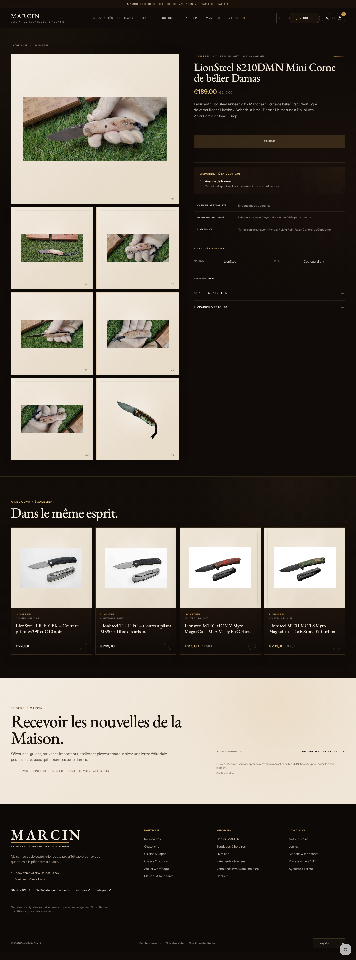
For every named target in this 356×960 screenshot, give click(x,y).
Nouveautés (103, 18)
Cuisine (148, 18)
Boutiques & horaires (231, 846)
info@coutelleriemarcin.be (52, 890)
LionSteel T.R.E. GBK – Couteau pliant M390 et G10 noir (47, 628)
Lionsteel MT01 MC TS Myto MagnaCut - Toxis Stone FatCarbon (302, 628)
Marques (213, 18)
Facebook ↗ (82, 890)
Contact (222, 876)
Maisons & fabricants (158, 876)
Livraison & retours (210, 307)
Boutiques (239, 18)
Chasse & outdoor (156, 861)
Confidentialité (225, 773)
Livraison (223, 854)
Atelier (191, 18)
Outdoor (169, 18)
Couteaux (125, 18)
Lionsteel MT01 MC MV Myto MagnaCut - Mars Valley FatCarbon (218, 628)
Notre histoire (298, 839)
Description (204, 278)
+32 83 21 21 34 (20, 890)
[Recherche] (304, 18)
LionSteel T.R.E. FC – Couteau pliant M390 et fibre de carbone (135, 628)
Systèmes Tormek (302, 869)
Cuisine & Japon (155, 854)
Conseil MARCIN (228, 839)
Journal (294, 846)
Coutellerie (151, 846)
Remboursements (150, 943)
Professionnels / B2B (303, 861)
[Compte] (327, 18)
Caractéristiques (209, 248)
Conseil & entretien (211, 292)
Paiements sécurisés (231, 861)
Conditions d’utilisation (202, 943)
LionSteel (202, 56)
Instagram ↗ (103, 890)
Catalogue (19, 45)
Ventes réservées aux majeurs (238, 869)
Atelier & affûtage (156, 869)
